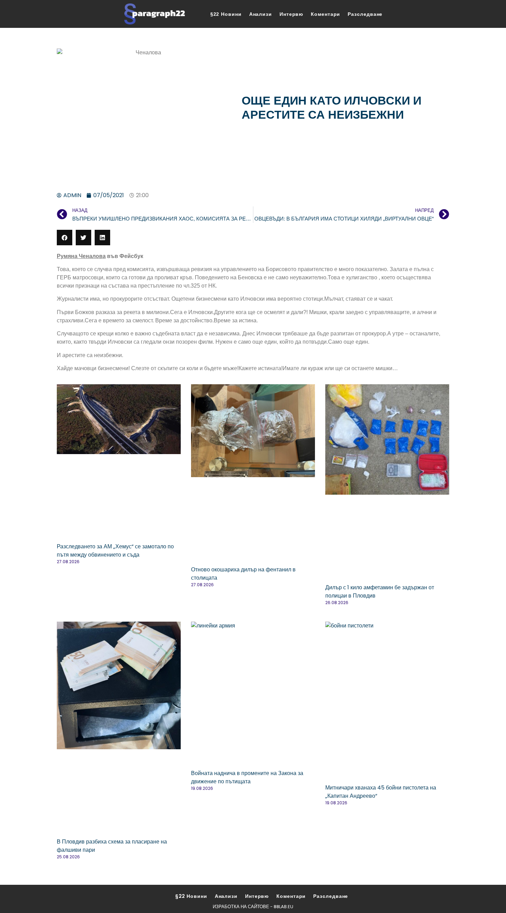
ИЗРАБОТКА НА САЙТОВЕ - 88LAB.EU (253, 906)
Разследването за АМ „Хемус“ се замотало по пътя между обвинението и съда (115, 551)
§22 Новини (226, 14)
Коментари (325, 14)
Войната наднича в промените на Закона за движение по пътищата (247, 777)
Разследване (365, 14)
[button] (64, 237)
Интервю (291, 14)
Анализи (260, 14)
